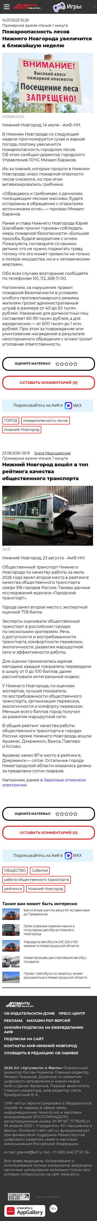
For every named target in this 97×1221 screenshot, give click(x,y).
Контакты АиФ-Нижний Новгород (40, 1046)
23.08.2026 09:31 (16, 453)
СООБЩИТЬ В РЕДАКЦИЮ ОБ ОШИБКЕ (41, 1053)
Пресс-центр (72, 1013)
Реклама (13, 1020)
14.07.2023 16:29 (15, 20)
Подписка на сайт (24, 1039)
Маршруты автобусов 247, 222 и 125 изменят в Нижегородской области (51, 944)
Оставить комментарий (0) (49, 382)
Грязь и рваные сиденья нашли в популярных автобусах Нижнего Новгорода (49, 930)
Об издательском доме (29, 1013)
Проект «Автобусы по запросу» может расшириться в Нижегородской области (55, 975)
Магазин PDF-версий (48, 1020)
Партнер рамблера (47, 1196)
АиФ (6, 549)
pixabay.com (13, 116)
